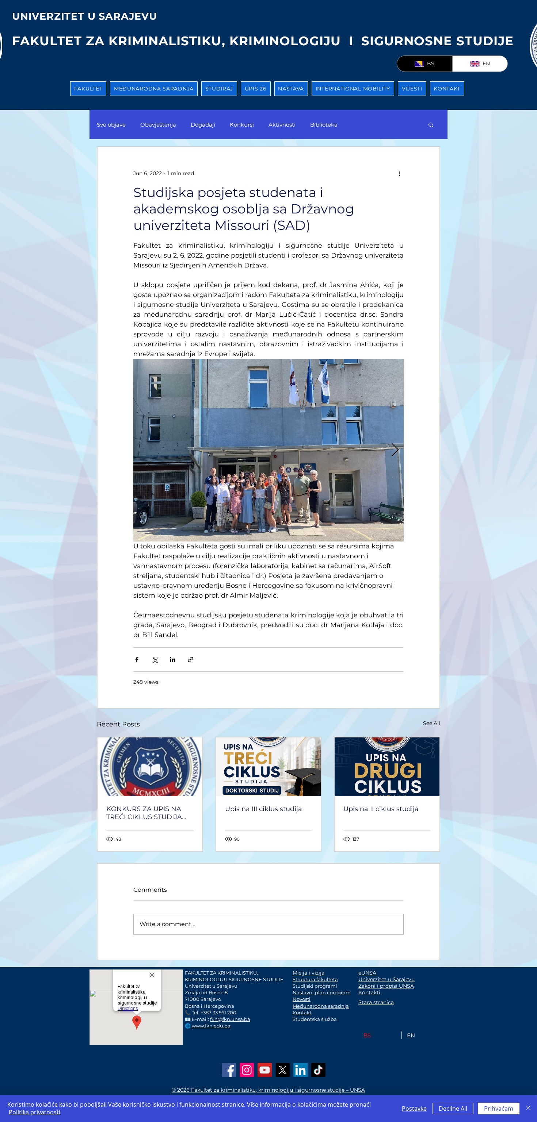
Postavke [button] (414, 1108)
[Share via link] (190, 659)
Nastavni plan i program (322, 992)
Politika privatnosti (34, 1112)
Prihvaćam (498, 1108)
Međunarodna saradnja (321, 1006)
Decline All (453, 1108)
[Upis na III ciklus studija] (268, 766)
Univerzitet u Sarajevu (386, 979)
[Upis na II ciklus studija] (387, 766)
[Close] (528, 1108)
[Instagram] (247, 1070)
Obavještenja (158, 124)
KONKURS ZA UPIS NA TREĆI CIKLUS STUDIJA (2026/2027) (144, 813)
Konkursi (242, 124)
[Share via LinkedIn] (172, 659)
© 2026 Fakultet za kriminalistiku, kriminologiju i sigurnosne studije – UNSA (268, 1090)
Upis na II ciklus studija (381, 809)
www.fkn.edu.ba (211, 1026)
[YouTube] (265, 1070)
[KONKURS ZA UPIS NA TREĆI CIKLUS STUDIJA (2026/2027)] (150, 766)
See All (431, 723)
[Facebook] (229, 1070)
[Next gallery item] (395, 450)
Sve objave (111, 124)
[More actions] (399, 173)
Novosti (302, 999)
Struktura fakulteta (315, 979)
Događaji (203, 124)
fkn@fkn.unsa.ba (230, 1019)
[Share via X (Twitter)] (154, 659)
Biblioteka (324, 124)
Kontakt (302, 1012)
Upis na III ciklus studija (263, 809)
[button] (88, 88)
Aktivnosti (282, 124)
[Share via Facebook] (136, 659)
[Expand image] (268, 450)
